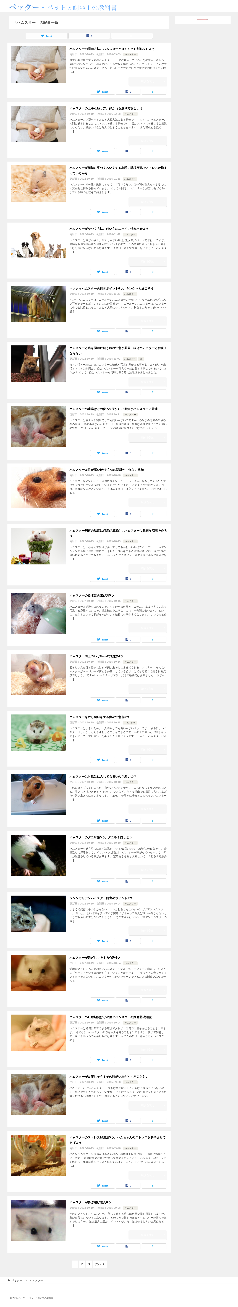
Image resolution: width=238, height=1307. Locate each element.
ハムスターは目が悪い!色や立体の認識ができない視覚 (107, 469)
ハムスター (130, 54)
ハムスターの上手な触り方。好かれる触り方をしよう (106, 108)
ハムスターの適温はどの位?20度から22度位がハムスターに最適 (114, 409)
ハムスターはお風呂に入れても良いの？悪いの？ (103, 776)
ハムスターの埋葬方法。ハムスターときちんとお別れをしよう (112, 48)
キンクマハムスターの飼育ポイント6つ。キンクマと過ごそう (112, 288)
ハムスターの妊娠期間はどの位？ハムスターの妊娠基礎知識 (111, 1017)
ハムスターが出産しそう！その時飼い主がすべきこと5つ (108, 1076)
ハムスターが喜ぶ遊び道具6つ (90, 1202)
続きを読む (148, 81)
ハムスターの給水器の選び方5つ (92, 595)
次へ (98, 1264)
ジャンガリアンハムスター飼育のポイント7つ (101, 898)
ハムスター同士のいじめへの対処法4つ (96, 656)
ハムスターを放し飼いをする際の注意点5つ (99, 717)
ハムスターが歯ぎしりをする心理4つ (95, 957)
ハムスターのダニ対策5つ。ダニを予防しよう (101, 837)
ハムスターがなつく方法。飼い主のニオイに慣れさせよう (109, 228)
